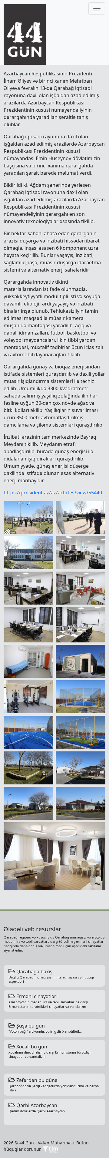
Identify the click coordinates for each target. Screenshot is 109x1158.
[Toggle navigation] (96, 8)
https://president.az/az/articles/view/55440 (53, 492)
